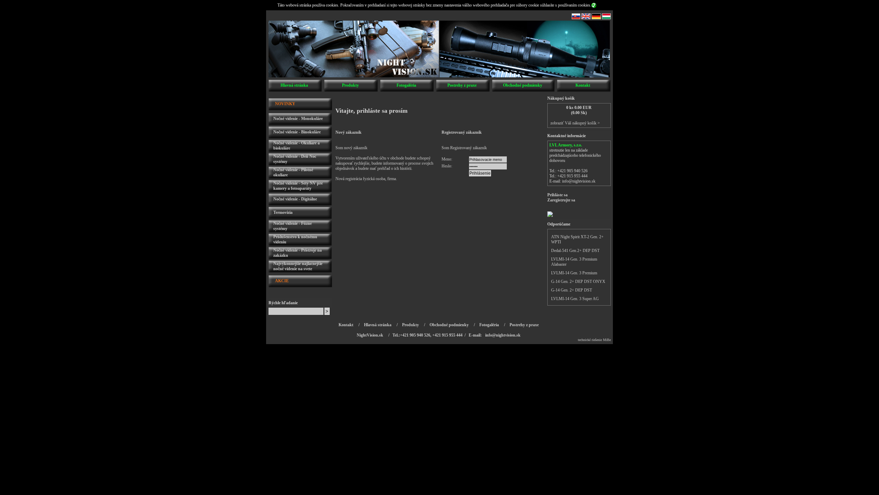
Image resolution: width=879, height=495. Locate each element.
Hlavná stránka (294, 85)
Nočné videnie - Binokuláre (297, 132)
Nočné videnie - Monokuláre (298, 118)
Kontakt (582, 85)
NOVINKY (285, 103)
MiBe (607, 340)
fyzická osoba (374, 178)
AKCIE (282, 280)
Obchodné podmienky (522, 85)
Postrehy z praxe (462, 85)
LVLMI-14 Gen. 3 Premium (574, 273)
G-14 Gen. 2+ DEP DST (571, 290)
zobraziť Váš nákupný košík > (575, 123)
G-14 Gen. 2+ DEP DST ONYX (578, 281)
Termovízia (283, 212)
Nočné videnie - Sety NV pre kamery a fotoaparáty (298, 186)
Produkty (350, 85)
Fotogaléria (406, 85)
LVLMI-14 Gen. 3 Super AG (575, 298)
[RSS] (576, 17)
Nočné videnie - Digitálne (295, 199)
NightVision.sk (370, 335)
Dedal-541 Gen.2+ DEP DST (575, 250)
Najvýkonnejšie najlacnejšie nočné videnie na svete (297, 266)
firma (391, 178)
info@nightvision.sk (578, 181)
